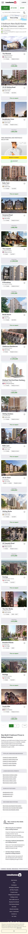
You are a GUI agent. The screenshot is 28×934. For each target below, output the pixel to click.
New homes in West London (9, 780)
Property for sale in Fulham (9, 765)
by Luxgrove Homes (7, 284)
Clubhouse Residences (10, 346)
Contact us (14, 914)
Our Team (14, 916)
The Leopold (6, 249)
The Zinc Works (7, 609)
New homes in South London (10, 782)
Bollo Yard (5, 183)
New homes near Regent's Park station (12, 805)
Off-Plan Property (14, 889)
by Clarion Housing (7, 676)
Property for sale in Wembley (9, 763)
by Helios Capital (6, 216)
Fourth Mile (6, 706)
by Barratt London (6, 447)
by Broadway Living (7, 382)
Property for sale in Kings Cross (10, 759)
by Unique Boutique (7, 545)
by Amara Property (7, 250)
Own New (14, 906)
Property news (14, 892)
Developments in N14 (8, 792)
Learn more (19, 927)
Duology (5, 577)
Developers (14, 885)
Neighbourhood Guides (14, 894)
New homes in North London (10, 776)
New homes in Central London (10, 775)
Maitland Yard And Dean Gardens (13, 380)
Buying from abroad (14, 902)
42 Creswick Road (8, 543)
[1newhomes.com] (14, 875)
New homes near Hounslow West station (12, 807)
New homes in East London (9, 778)
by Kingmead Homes (7, 55)
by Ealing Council (6, 610)
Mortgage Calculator (14, 887)
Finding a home (14, 897)
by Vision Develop (6, 89)
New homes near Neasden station (11, 809)
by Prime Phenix (6, 415)
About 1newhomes (14, 911)
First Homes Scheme (14, 904)
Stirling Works (7, 511)
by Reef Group (5, 708)
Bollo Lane (5, 446)
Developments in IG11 (8, 794)
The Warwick (6, 54)
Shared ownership (14, 909)
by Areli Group (5, 644)
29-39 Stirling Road (8, 87)
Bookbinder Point (8, 119)
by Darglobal (5, 479)
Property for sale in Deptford (9, 761)
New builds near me (14, 899)
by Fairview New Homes (8, 578)
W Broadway (6, 282)
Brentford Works (7, 642)
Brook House (6, 314)
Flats (14, 882)
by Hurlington (5, 185)
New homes (14, 880)
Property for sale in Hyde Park (10, 757)
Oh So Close (6, 478)
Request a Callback (14, 157)
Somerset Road (7, 215)
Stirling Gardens (7, 414)
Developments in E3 (7, 796)
